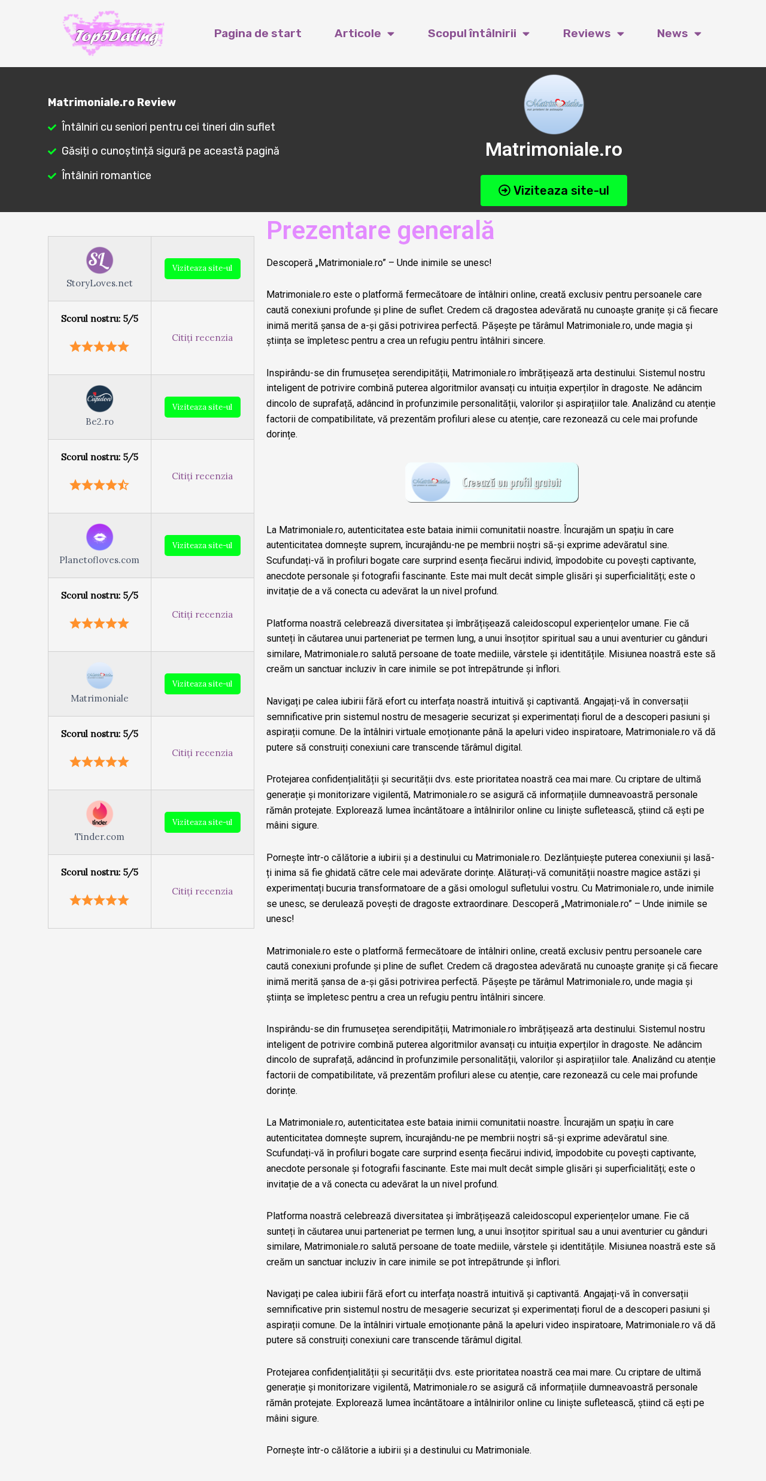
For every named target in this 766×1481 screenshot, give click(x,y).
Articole (358, 33)
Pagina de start (258, 33)
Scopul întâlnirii (472, 33)
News (672, 33)
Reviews (587, 33)
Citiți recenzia (202, 337)
